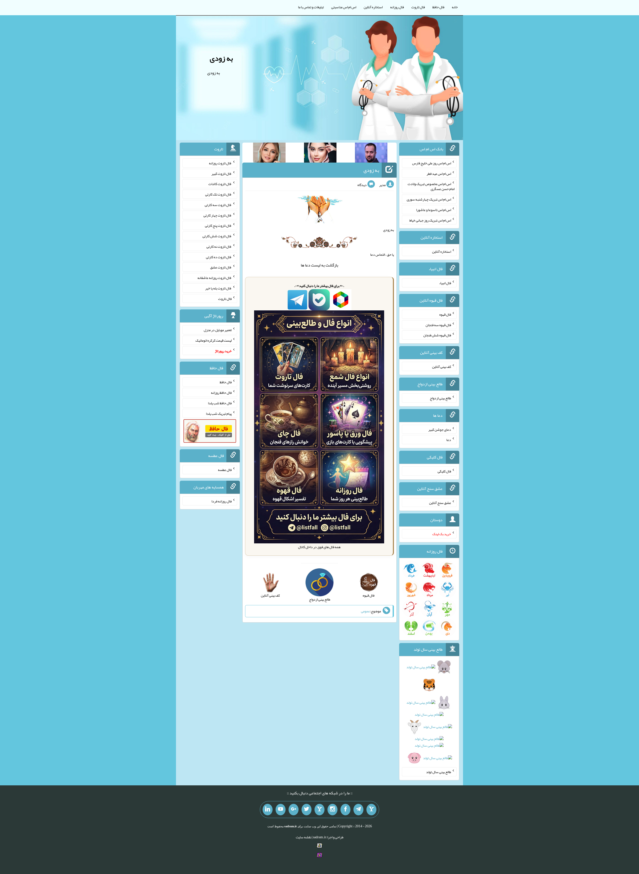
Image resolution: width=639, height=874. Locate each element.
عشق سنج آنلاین (440, 502)
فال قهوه (445, 314)
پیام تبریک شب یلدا (219, 413)
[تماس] (319, 809)
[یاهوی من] (371, 809)
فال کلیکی (444, 471)
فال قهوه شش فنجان (437, 335)
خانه (455, 6)
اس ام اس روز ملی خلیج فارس (431, 163)
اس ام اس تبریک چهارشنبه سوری (429, 199)
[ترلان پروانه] (320, 153)
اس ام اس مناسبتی (343, 6)
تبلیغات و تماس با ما (311, 6)
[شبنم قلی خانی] (269, 153)
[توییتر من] (307, 809)
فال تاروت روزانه (220, 163)
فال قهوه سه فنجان (438, 324)
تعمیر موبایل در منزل (218, 329)
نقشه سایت (303, 837)
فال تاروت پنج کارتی (218, 225)
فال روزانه (397, 6)
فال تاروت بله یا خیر (218, 288)
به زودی (221, 58)
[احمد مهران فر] (371, 153)
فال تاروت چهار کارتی (217, 215)
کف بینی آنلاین (441, 366)
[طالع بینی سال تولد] (429, 714)
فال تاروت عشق (221, 267)
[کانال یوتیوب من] (281, 809)
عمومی (365, 611)
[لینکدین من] (268, 809)
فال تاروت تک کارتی (218, 194)
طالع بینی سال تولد (438, 771)
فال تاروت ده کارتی (219, 256)
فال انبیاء (445, 282)
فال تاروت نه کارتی (219, 246)
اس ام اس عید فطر (439, 173)
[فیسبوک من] (345, 809)
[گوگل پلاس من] (294, 809)
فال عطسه (225, 469)
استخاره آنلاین (373, 6)
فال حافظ (438, 6)
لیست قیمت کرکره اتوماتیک (213, 340)
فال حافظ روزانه (221, 392)
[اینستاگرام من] (332, 809)
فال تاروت (418, 6)
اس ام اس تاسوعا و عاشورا (433, 209)
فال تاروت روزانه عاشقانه (214, 277)
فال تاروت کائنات (220, 183)
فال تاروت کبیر (221, 173)
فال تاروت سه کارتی (218, 204)
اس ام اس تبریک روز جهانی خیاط (430, 220)
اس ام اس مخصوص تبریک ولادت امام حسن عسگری (431, 186)
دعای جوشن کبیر (439, 429)
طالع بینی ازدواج (440, 398)
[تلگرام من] (358, 809)
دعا (307, 265)
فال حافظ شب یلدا (220, 403)
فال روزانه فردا (221, 500)
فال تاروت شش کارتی (217, 235)
